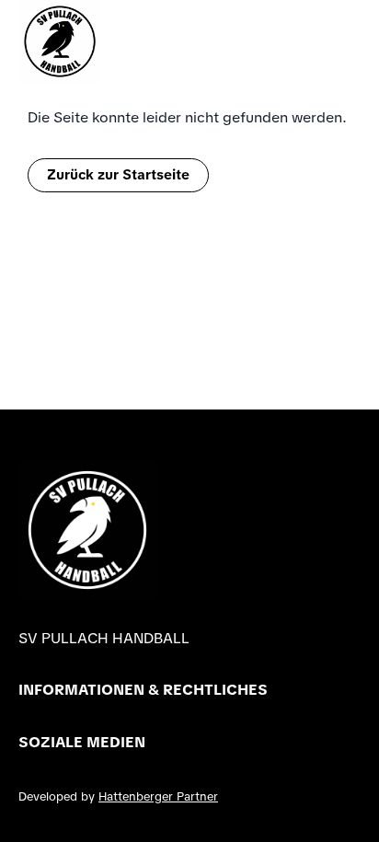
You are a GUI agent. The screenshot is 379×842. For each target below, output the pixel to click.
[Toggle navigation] (351, 41)
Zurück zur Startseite (118, 175)
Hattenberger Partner (158, 796)
